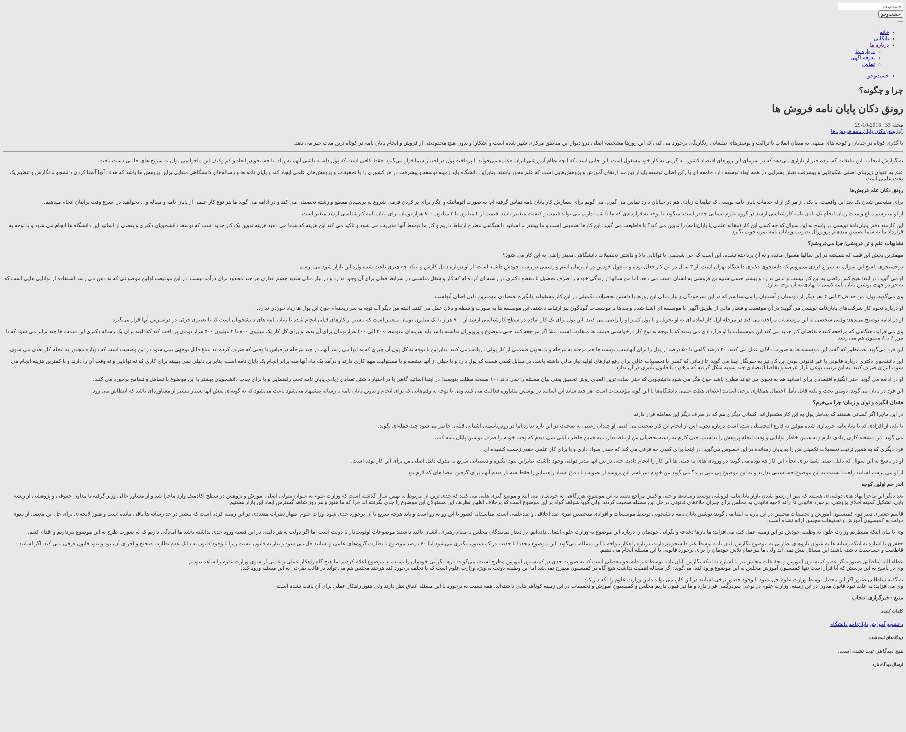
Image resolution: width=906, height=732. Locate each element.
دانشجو (895, 624)
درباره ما (879, 45)
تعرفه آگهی (862, 57)
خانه (884, 32)
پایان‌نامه (858, 624)
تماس (868, 64)
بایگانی (881, 38)
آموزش (877, 624)
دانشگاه (839, 624)
